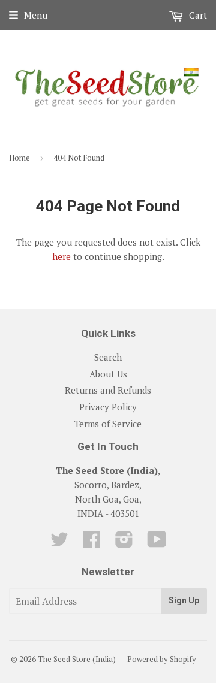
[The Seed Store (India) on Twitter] (59, 543)
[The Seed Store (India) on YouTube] (157, 543)
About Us (108, 374)
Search (108, 357)
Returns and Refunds (108, 390)
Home (19, 157)
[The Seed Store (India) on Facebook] (92, 543)
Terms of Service (108, 424)
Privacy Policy (108, 407)
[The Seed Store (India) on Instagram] (124, 543)
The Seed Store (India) (77, 659)
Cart (197, 15)
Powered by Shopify (161, 659)
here (61, 256)
